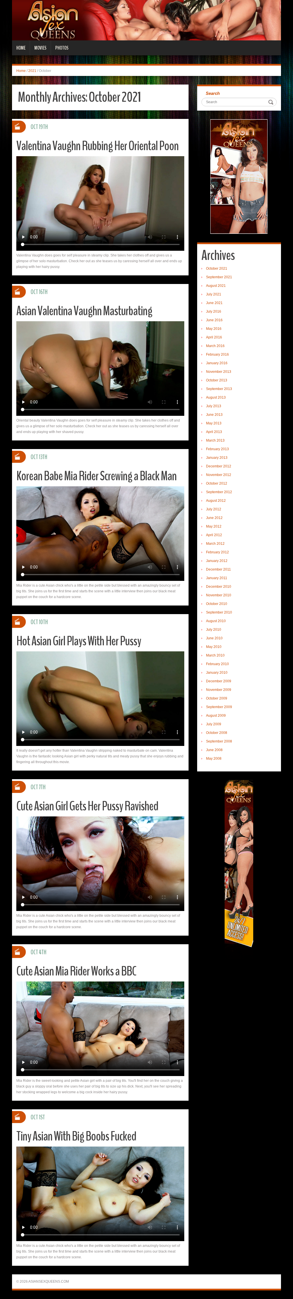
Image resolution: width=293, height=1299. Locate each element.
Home (20, 47)
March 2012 (215, 544)
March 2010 (215, 655)
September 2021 (219, 277)
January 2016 (216, 363)
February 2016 (217, 354)
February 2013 (217, 449)
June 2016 (214, 320)
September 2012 (219, 492)
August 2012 (216, 501)
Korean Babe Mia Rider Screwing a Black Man (96, 476)
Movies (40, 47)
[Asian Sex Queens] (146, 20)
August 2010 (216, 621)
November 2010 (218, 595)
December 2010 (218, 587)
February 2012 (217, 552)
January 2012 (216, 561)
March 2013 (215, 440)
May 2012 (213, 526)
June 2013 (214, 415)
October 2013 (216, 380)
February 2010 (217, 664)
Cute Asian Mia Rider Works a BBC (76, 971)
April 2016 (214, 337)
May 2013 (213, 423)
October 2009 (216, 698)
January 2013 (216, 458)
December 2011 (218, 569)
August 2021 (216, 286)
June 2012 (214, 518)
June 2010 (214, 638)
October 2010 (216, 604)
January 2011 (216, 578)
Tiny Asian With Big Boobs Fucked (76, 1136)
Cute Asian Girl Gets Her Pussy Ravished (87, 806)
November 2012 (218, 475)
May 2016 (213, 329)
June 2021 (214, 303)
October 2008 (216, 733)
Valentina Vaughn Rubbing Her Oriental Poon (97, 146)
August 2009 (216, 716)
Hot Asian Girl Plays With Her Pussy (78, 641)
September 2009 (219, 707)
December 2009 (218, 681)
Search (213, 93)
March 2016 (215, 346)
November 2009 (218, 690)
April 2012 (214, 535)
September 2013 (219, 389)
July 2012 (213, 509)
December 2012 (218, 466)
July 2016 (213, 311)
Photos (61, 47)
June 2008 (214, 750)
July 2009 (213, 724)
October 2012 (216, 483)
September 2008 (219, 741)
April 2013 (214, 432)
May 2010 (213, 647)
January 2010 (216, 673)
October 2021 (216, 269)
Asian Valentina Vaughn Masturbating (84, 311)
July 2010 (213, 630)
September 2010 (219, 612)
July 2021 (213, 294)
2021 (32, 71)
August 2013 (216, 397)
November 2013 (218, 372)
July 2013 (213, 406)
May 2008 (213, 759)
